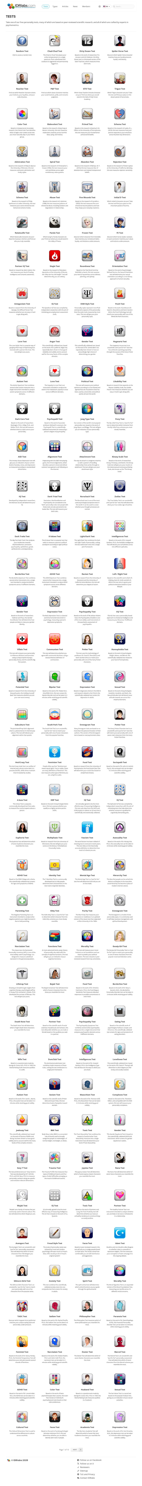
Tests (45, 6)
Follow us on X (87, 1463)
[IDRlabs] (21, 8)
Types (55, 6)
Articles (65, 6)
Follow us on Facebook (90, 1460)
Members (86, 6)
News (75, 6)
